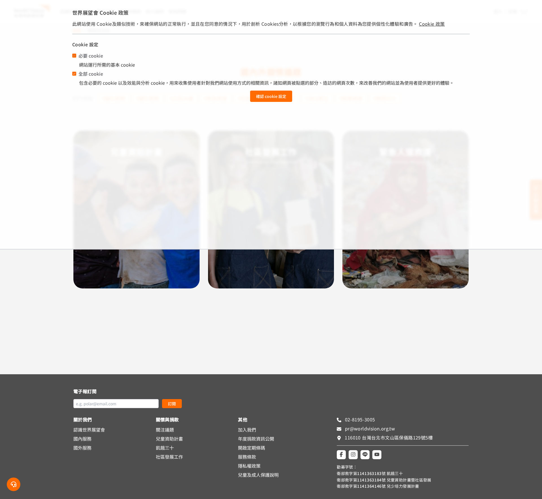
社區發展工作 (169, 456)
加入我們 (247, 429)
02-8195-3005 (359, 419)
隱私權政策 (249, 465)
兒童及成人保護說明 (258, 474)
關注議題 (165, 429)
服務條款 (247, 456)
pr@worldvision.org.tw (369, 428)
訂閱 (172, 403)
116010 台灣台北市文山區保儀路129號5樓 (389, 437)
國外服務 (82, 447)
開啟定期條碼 (251, 447)
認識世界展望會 (89, 429)
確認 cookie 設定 (271, 96)
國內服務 (82, 438)
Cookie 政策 (432, 23)
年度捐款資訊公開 (256, 438)
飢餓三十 (165, 447)
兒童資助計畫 (169, 438)
